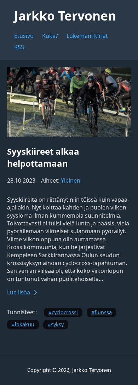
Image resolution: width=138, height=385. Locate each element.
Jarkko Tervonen (65, 15)
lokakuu (24, 324)
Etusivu (24, 36)
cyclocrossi (65, 312)
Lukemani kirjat (87, 36)
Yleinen (70, 180)
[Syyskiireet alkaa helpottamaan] (69, 134)
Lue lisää (18, 292)
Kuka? (50, 36)
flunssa (103, 312)
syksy (57, 324)
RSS (19, 47)
